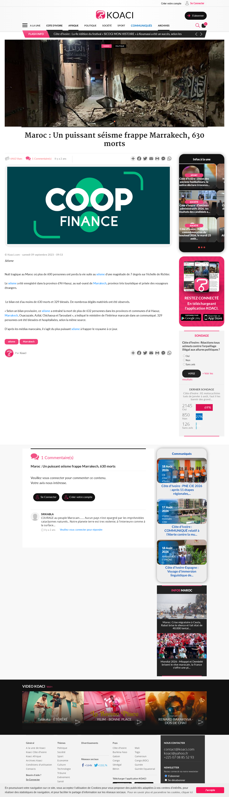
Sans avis (190, 364)
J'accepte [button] (210, 790)
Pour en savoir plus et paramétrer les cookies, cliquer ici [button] (160, 792)
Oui (187, 356)
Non (188, 360)
